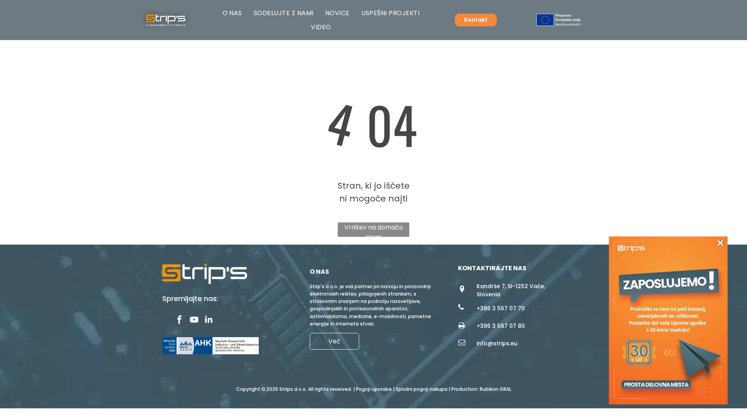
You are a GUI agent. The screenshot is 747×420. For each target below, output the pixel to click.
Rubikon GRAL (495, 389)
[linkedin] (208, 320)
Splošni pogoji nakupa (421, 389)
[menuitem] (232, 13)
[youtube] (194, 320)
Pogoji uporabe (374, 389)
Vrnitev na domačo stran (373, 230)
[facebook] (179, 320)
